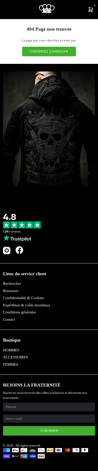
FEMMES (10, 364)
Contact (9, 319)
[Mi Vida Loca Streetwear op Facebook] (19, 250)
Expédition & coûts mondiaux (26, 305)
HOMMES (11, 350)
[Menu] (4, 10)
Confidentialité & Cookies (23, 298)
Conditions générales (19, 312)
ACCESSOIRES (15, 357)
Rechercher (12, 283)
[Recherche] (7, 10)
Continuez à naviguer (49, 51)
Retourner (11, 291)
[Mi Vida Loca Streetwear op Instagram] (7, 253)
